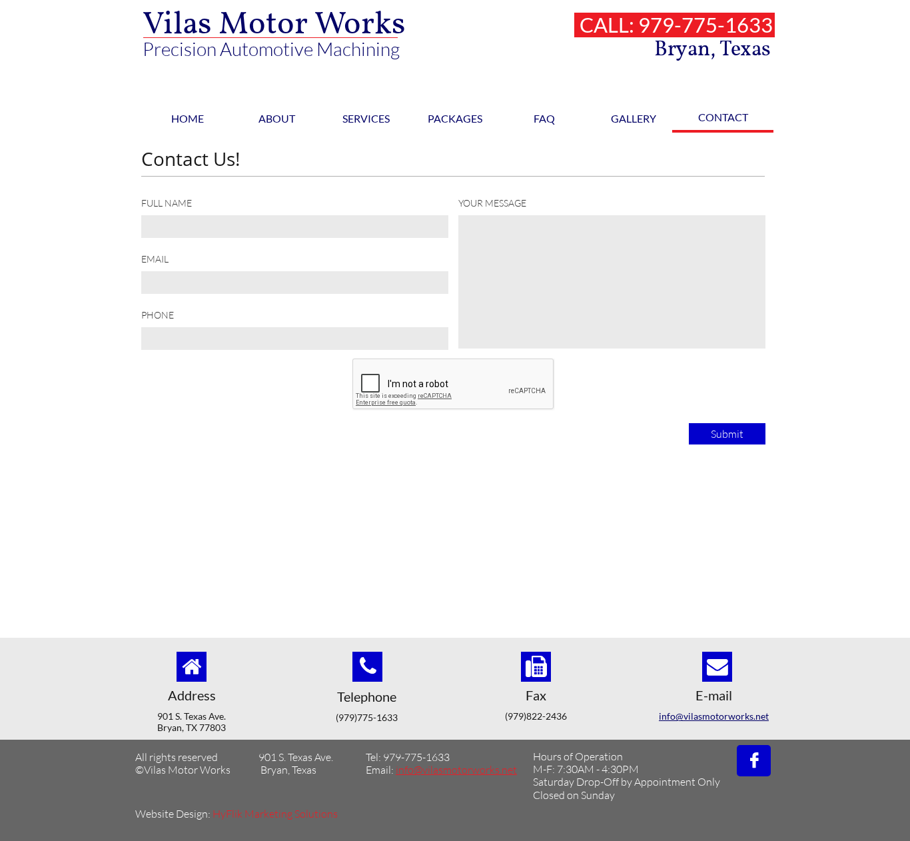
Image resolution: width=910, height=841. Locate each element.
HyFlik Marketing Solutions (275, 813)
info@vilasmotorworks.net (714, 716)
